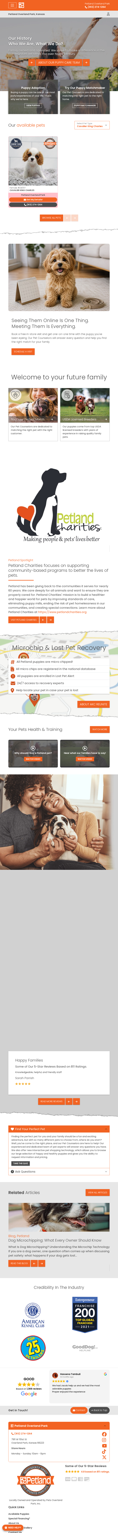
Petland (23, 1236)
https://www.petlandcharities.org (62, 612)
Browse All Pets (51, 217)
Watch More (99, 729)
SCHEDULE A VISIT (23, 351)
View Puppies (33, 105)
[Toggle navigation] (12, 5)
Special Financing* (19, 1518)
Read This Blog (19, 1263)
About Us (13, 1523)
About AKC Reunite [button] (93, 704)
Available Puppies (18, 1514)
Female (17, 187)
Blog (11, 1236)
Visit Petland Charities (24, 620)
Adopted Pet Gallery (20, 1527)
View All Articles (97, 1192)
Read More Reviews (51, 1101)
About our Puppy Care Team (59, 62)
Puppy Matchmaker (85, 105)
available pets (31, 125)
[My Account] (108, 14)
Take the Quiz (20, 1163)
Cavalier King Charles (90, 126)
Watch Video (33, 759)
